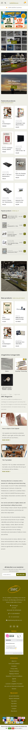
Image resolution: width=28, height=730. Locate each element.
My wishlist (14, 706)
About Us (14, 661)
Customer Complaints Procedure (14, 683)
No (13, 728)
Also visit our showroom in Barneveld (14, 686)
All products (14, 711)
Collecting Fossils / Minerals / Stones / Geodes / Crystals (6, 376)
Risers (2, 358)
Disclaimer (14, 666)
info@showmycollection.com (15, 620)
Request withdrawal (14, 698)
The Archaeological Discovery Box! (6, 123)
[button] (2, 20)
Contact (14, 681)
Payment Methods (14, 671)
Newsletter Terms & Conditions (14, 676)
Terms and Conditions (14, 663)
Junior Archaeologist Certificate (6, 319)
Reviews (14, 688)
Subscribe (22, 574)
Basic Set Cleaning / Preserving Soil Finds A (21, 175)
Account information (14, 696)
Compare (14, 708)
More (14, 42)
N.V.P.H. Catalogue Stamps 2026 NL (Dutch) (7, 149)
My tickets (14, 703)
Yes (9, 728)
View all (15, 210)
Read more (6, 440)
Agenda (14, 678)
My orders (14, 701)
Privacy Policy (14, 668)
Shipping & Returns (14, 673)
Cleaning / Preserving (20, 358)
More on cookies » (18, 728)
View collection (7, 102)
